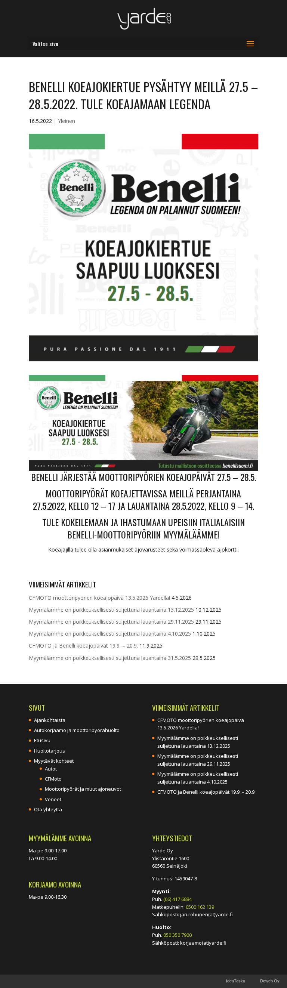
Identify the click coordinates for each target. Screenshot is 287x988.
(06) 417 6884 (177, 899)
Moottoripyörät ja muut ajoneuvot (83, 788)
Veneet (53, 799)
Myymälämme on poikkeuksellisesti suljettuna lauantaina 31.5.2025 (110, 657)
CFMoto (53, 778)
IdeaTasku (235, 981)
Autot (51, 768)
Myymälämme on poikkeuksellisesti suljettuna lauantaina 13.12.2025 (111, 609)
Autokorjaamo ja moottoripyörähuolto (77, 730)
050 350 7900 (177, 935)
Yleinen (66, 120)
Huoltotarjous (49, 750)
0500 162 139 (200, 907)
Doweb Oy (270, 981)
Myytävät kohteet (54, 760)
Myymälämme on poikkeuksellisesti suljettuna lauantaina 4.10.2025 (110, 633)
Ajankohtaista (49, 720)
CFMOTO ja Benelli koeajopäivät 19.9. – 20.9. (83, 645)
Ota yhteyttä (48, 809)
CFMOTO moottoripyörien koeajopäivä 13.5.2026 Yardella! (99, 597)
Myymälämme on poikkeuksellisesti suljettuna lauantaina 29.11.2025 (111, 621)
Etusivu (42, 740)
